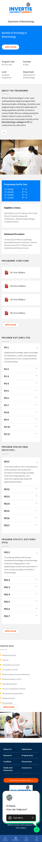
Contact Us (27, 768)
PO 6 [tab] (6, 398)
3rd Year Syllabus (17, 299)
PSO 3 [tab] (7, 587)
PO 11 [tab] (7, 434)
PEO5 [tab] (6, 511)
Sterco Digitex (21, 828)
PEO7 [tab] (6, 525)
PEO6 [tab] (6, 518)
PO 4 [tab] (6, 383)
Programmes (27, 755)
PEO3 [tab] (6, 496)
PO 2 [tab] (6, 369)
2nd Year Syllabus (18, 286)
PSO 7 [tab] (7, 616)
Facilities (7, 761)
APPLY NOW (10, 47)
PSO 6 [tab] (7, 609)
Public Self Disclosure (8, 769)
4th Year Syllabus (17, 313)
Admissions (27, 749)
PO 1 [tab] (6, 347)
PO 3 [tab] (6, 376)
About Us (8, 749)
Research (8, 755)
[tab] (21, 347)
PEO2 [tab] (6, 489)
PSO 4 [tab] (7, 594)
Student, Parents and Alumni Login (20, 780)
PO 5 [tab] (6, 391)
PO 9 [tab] (6, 419)
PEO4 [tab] (6, 504)
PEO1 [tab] (6, 461)
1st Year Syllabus (17, 272)
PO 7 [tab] (6, 405)
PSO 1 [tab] (7, 552)
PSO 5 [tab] (7, 601)
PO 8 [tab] (6, 412)
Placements (27, 761)
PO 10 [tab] (7, 427)
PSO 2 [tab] (7, 580)
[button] (21, 818)
